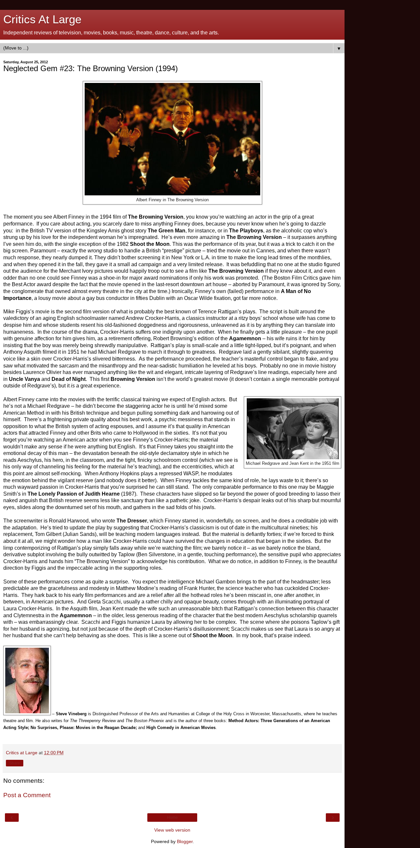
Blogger (185, 841)
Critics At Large (42, 19)
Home (172, 817)
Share (14, 763)
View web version (172, 830)
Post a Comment (27, 795)
